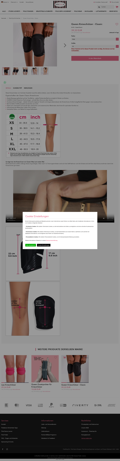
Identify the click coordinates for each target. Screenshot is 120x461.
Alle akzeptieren (30, 245)
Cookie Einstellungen (44, 245)
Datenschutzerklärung (51, 240)
